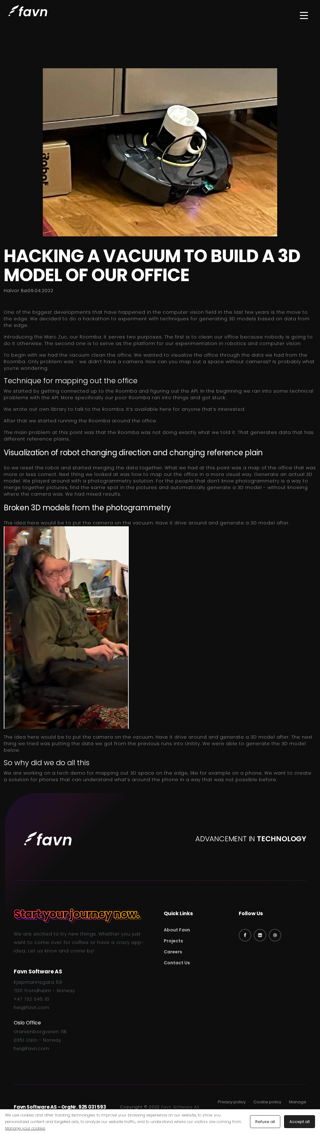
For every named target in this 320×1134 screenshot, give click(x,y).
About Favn (177, 930)
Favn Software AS (180, 1107)
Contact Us (177, 963)
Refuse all (265, 1121)
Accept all (299, 1121)
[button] (304, 16)
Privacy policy (232, 1102)
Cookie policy (267, 1102)
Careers (173, 952)
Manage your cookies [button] (25, 1128)
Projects (173, 941)
